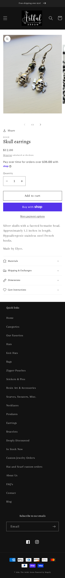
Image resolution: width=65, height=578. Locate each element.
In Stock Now (14, 449)
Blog (9, 501)
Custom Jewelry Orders (20, 457)
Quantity (8, 173)
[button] (5, 18)
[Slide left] (24, 124)
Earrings (11, 422)
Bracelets (12, 431)
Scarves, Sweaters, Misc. (21, 396)
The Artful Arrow (28, 572)
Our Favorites (14, 335)
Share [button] (11, 130)
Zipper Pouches (16, 370)
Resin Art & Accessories (21, 387)
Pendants (12, 414)
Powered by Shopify (43, 572)
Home (10, 317)
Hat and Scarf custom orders (24, 466)
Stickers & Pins (15, 379)
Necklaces (12, 405)
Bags (9, 361)
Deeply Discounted (18, 440)
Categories (12, 326)
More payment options (32, 216)
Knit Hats (12, 352)
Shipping (7, 155)
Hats (9, 344)
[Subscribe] (54, 526)
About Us (12, 475)
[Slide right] (40, 124)
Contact (11, 492)
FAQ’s (9, 484)
